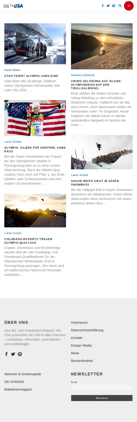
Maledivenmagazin (18, 389)
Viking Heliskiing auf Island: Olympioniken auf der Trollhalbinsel (96, 85)
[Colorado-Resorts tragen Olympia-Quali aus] (35, 210)
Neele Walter (13, 70)
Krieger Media (81, 345)
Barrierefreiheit (82, 361)
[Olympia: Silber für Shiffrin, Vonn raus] (35, 118)
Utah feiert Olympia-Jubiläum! (31, 76)
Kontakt (76, 338)
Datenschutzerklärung (87, 330)
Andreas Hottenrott (83, 75)
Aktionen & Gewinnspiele (22, 374)
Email (74, 382)
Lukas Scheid (13, 141)
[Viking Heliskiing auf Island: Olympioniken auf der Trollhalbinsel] (102, 46)
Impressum (79, 322)
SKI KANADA (14, 382)
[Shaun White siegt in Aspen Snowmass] (102, 152)
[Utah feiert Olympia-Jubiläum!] (35, 43)
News (75, 353)
